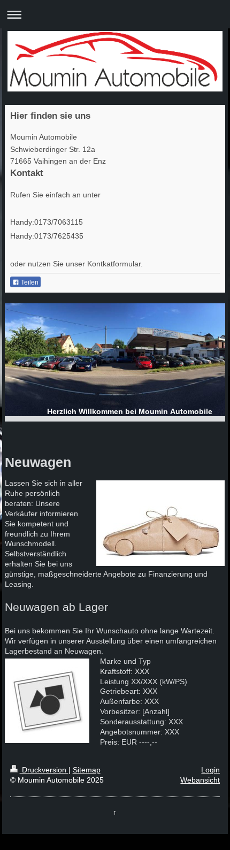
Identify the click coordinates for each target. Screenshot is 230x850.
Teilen (29, 282)
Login (210, 769)
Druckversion (44, 769)
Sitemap (87, 769)
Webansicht (200, 780)
